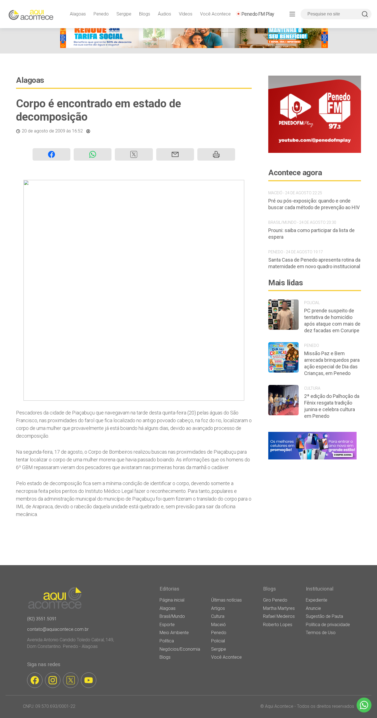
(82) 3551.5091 (42, 618)
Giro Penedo (275, 600)
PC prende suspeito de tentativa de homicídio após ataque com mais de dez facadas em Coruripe (332, 320)
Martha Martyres (279, 608)
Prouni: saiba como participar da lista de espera (311, 233)
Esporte (167, 624)
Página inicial (172, 600)
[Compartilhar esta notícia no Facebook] (51, 154)
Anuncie (313, 608)
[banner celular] (312, 459)
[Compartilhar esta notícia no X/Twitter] (134, 154)
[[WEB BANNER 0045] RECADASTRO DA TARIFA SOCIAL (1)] (194, 46)
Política (167, 640)
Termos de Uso (321, 632)
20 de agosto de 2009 (43, 131)
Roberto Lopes (277, 624)
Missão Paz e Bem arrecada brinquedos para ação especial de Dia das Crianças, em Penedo (332, 363)
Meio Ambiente (174, 632)
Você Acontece (215, 14)
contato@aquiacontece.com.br (58, 629)
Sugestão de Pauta (324, 616)
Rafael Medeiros (279, 616)
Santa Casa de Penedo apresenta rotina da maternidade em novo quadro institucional (314, 263)
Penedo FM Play (257, 14)
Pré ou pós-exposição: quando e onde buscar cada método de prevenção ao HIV (314, 204)
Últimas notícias (226, 600)
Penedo (101, 14)
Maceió (218, 624)
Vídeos (185, 14)
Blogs (144, 14)
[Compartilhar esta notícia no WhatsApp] (92, 154)
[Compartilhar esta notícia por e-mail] (175, 154)
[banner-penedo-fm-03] (314, 151)
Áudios (164, 14)
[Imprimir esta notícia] (216, 154)
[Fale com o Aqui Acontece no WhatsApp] (364, 705)
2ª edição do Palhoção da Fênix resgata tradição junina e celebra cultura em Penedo (331, 406)
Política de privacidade (328, 624)
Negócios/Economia (180, 649)
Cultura (217, 616)
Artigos (218, 608)
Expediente (316, 600)
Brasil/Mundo (172, 616)
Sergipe (123, 14)
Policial (218, 640)
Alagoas (78, 14)
